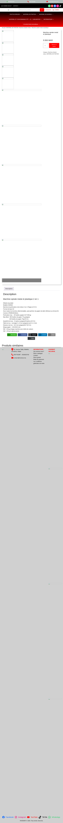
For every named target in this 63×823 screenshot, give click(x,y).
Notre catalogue (37, 353)
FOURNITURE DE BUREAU (30, 24)
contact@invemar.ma (53, 1)
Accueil (3, 27)
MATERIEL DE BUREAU (45, 14)
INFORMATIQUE (48, 19)
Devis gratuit (37, 357)
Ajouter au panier (54, 45)
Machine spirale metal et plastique (50, 33)
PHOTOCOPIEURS (15, 14)
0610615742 (11, 1)
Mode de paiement (38, 359)
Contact (35, 355)
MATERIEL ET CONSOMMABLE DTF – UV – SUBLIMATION (24, 19)
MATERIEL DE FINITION (29, 14)
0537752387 (32, 1)
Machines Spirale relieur (25, 27)
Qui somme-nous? (38, 351)
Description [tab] (8, 288)
